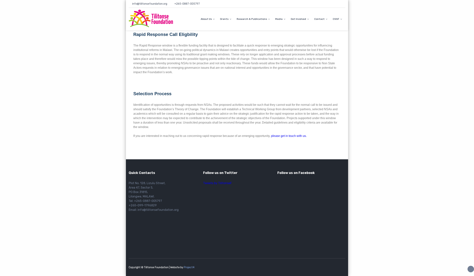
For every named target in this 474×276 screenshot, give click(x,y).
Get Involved (298, 19)
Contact (319, 19)
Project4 (189, 267)
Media (279, 19)
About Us (206, 19)
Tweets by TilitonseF (217, 183)
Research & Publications (252, 19)
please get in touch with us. (288, 135)
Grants (224, 19)
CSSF (336, 19)
